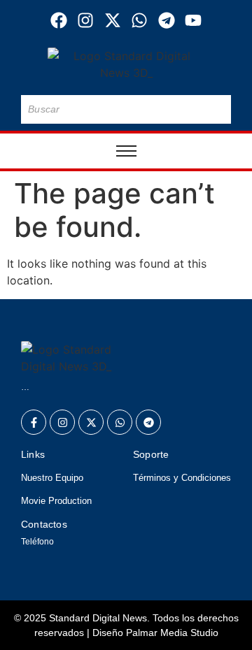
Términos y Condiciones (182, 477)
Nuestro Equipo (52, 477)
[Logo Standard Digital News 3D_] (126, 64)
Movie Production (56, 501)
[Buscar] (217, 109)
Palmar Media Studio (172, 632)
